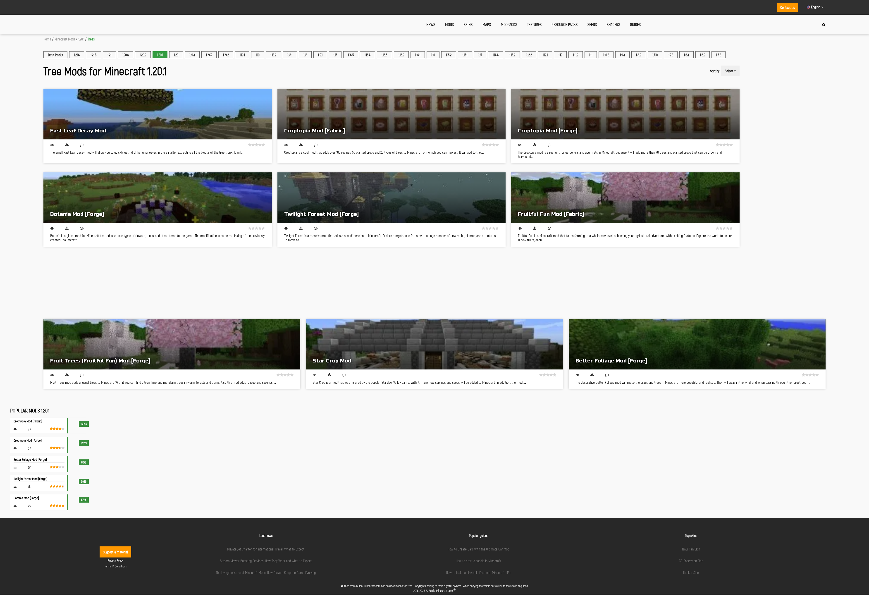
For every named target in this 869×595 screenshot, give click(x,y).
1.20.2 (143, 55)
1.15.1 (464, 55)
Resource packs (564, 24)
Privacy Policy (115, 560)
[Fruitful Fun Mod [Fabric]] (625, 197)
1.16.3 (384, 55)
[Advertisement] (179, 283)
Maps (486, 24)
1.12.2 (529, 55)
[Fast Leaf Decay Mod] (157, 114)
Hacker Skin (691, 572)
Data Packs (55, 55)
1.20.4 (125, 55)
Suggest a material (115, 552)
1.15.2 (448, 55)
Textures (534, 24)
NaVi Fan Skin (691, 549)
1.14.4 (496, 55)
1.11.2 (575, 55)
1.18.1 (289, 55)
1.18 (305, 55)
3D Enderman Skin (691, 561)
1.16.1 (417, 55)
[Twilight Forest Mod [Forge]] (391, 197)
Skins (468, 24)
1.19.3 (209, 55)
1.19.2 (226, 55)
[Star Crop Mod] (434, 344)
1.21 (109, 55)
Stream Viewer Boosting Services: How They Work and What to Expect (266, 561)
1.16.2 (401, 55)
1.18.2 (273, 55)
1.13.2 (512, 55)
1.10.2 (606, 55)
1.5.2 (718, 55)
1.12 (560, 55)
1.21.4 (77, 55)
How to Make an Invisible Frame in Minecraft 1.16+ (478, 572)
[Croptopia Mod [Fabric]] (391, 114)
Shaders (613, 24)
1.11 (590, 55)
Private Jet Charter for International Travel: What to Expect (265, 549)
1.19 (258, 55)
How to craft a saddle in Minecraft (478, 561)
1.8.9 (638, 55)
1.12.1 (545, 55)
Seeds (592, 24)
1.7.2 (670, 55)
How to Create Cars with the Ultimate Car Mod (478, 549)
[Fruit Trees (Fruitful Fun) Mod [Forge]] (171, 344)
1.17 (335, 55)
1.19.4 (192, 55)
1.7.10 (655, 55)
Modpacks (509, 24)
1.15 (480, 55)
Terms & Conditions (115, 566)
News (430, 24)
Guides (635, 24)
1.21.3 (94, 55)
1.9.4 (622, 55)
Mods (449, 24)
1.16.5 (351, 55)
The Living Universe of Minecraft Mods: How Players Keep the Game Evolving (266, 572)
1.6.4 (686, 55)
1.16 (433, 55)
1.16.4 (367, 55)
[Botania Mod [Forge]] (157, 197)
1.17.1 (320, 55)
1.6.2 (702, 55)
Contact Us (787, 7)
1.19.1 (242, 55)
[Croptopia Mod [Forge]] (625, 114)
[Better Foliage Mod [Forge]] (697, 344)
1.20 (176, 55)
